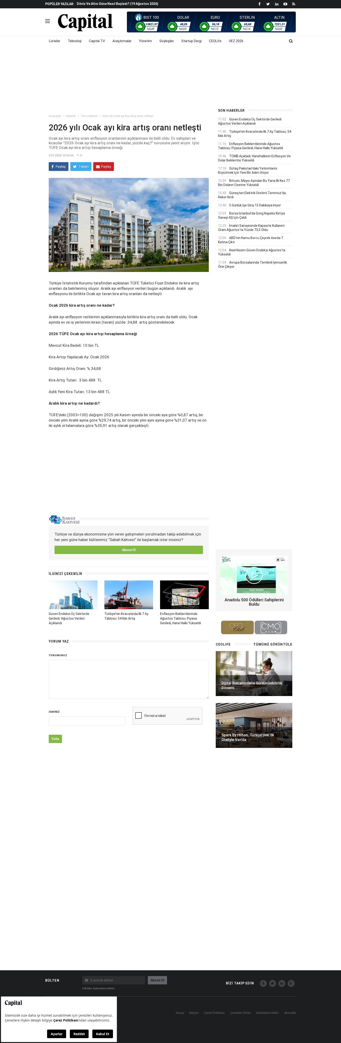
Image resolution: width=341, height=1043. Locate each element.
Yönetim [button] (145, 41)
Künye (180, 1013)
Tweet (83, 166)
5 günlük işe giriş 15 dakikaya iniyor (255, 205)
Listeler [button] (54, 41)
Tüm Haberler (88, 116)
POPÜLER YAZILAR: (59, 4)
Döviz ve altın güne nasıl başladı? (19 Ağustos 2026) (117, 4)
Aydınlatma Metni (267, 1013)
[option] (143, 3)
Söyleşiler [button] (166, 41)
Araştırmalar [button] (122, 41)
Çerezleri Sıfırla (240, 1013)
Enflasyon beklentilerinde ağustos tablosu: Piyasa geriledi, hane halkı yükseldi (180, 618)
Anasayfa (55, 116)
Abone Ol (129, 550)
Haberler (71, 116)
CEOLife (215, 41)
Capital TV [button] (97, 41)
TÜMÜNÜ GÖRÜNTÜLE (272, 644)
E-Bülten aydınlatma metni (98, 988)
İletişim (194, 1013)
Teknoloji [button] (74, 41)
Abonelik (290, 1013)
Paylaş (60, 166)
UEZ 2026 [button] (236, 41)
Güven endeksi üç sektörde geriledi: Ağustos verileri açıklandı (69, 618)
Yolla (55, 739)
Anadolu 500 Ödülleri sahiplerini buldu (254, 602)
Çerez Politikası (214, 1013)
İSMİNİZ (54, 711)
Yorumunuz (58, 655)
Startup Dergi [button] (191, 41)
